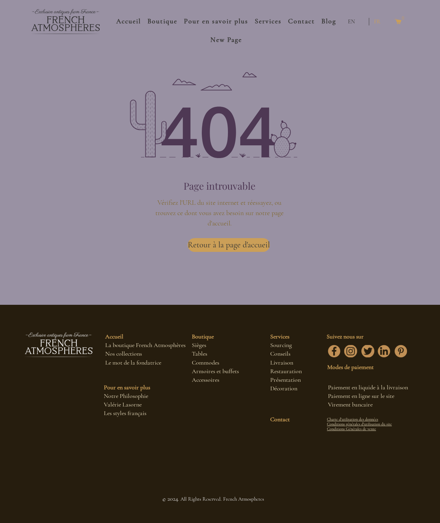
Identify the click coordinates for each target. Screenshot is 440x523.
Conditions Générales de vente (351, 428)
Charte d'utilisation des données (352, 419)
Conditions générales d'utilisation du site (359, 424)
